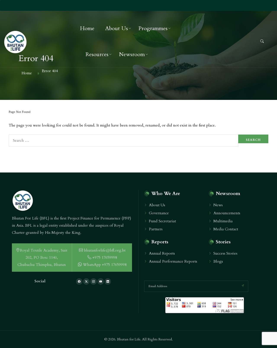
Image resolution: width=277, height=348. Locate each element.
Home (87, 28)
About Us (116, 28)
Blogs (218, 261)
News (218, 205)
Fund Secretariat (162, 221)
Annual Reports (162, 253)
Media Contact (225, 229)
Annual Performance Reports (173, 261)
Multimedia (223, 221)
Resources (96, 54)
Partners (156, 229)
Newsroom (132, 54)
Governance (159, 213)
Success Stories (225, 253)
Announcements (226, 213)
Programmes (152, 28)
